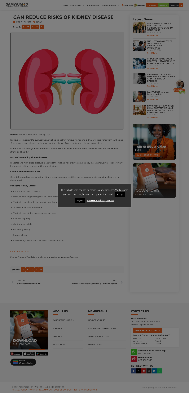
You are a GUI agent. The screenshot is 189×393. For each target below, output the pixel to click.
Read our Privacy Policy (100, 200)
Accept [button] (120, 194)
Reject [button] (80, 200)
